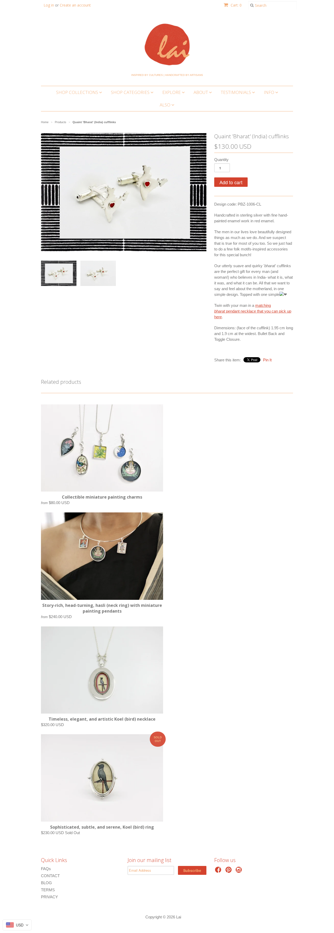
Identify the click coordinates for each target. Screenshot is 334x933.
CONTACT (50, 876)
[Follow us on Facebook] (219, 871)
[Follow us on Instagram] (239, 871)
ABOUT (201, 92)
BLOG (46, 883)
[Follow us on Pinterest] (229, 871)
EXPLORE (172, 92)
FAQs (46, 868)
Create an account (75, 5)
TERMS (48, 890)
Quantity (221, 159)
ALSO (165, 105)
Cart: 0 (236, 5)
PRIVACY (49, 897)
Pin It (267, 360)
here (218, 317)
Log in (49, 5)
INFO (269, 92)
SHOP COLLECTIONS (77, 92)
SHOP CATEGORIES (131, 92)
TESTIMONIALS (236, 92)
